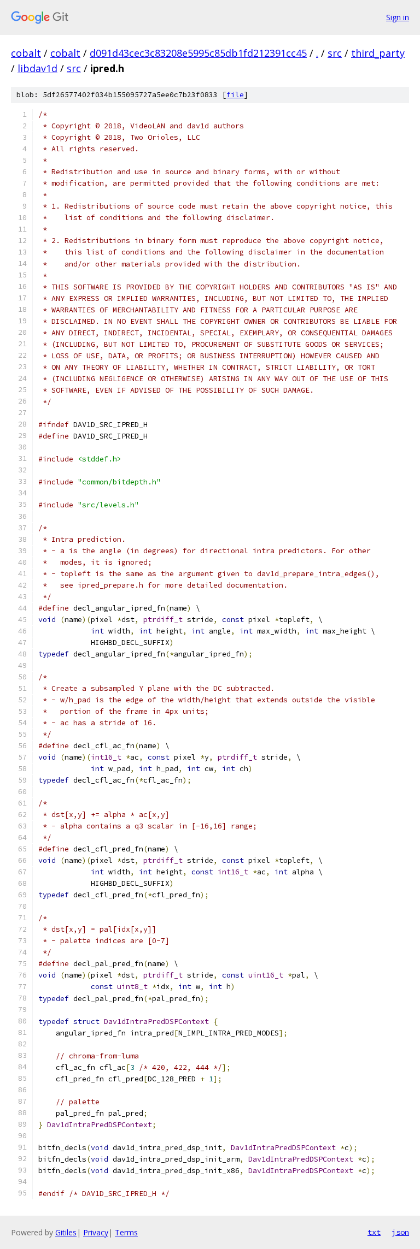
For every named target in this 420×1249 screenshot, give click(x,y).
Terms (126, 1232)
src (335, 53)
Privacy (95, 1232)
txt (374, 1232)
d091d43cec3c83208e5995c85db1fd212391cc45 (198, 53)
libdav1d (37, 68)
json (400, 1232)
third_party (378, 53)
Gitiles (66, 1232)
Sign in (397, 17)
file (235, 94)
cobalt (26, 53)
